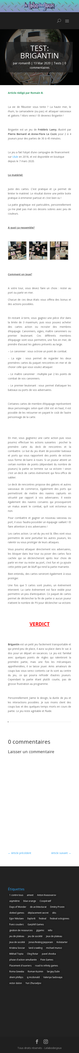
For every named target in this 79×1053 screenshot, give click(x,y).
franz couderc (16, 924)
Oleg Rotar (32, 953)
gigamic (40, 930)
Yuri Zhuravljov (33, 983)
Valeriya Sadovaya (52, 977)
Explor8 (31, 918)
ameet (30, 895)
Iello (50, 930)
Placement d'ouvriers (20, 965)
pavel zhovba (49, 953)
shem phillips (16, 977)
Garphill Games (36, 924)
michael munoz (54, 947)
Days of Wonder (17, 906)
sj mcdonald (33, 977)
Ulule (15, 156)
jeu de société (35, 936)
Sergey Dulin (53, 971)
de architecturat (38, 906)
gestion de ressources (21, 930)
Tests (57, 63)
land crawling (35, 947)
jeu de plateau (16, 936)
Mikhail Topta (16, 953)
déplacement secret (38, 912)
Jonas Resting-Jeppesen (41, 942)
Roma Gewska (16, 971)
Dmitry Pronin (57, 906)
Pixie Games (46, 959)
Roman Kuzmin (35, 971)
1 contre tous (16, 895)
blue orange (29, 901)
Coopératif (45, 901)
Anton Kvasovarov (46, 895)
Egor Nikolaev (16, 918)
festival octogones (59, 918)
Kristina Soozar (17, 947)
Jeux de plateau (54, 936)
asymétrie (14, 901)
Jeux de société (17, 942)
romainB (24, 63)
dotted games (16, 912)
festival (42, 918)
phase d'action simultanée (23, 959)
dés (54, 912)
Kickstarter (62, 942)
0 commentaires (48, 65)
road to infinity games (46, 965)
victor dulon (15, 983)
